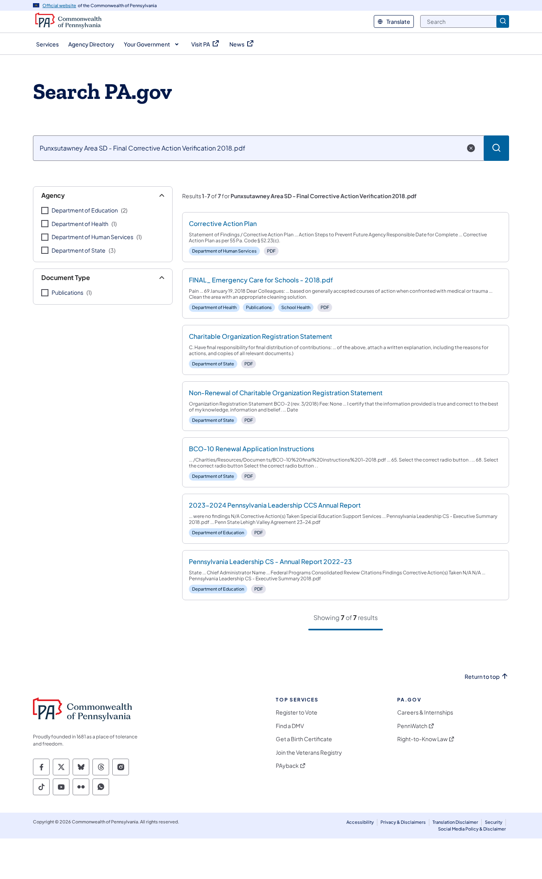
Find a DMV (290, 726)
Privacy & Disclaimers (403, 822)
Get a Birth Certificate (304, 739)
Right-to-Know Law (422, 739)
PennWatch (412, 726)
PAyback (287, 765)
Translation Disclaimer (455, 822)
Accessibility (360, 822)
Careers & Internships (425, 712)
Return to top (482, 676)
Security (493, 822)
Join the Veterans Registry (309, 752)
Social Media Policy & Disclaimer (472, 828)
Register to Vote (296, 712)
